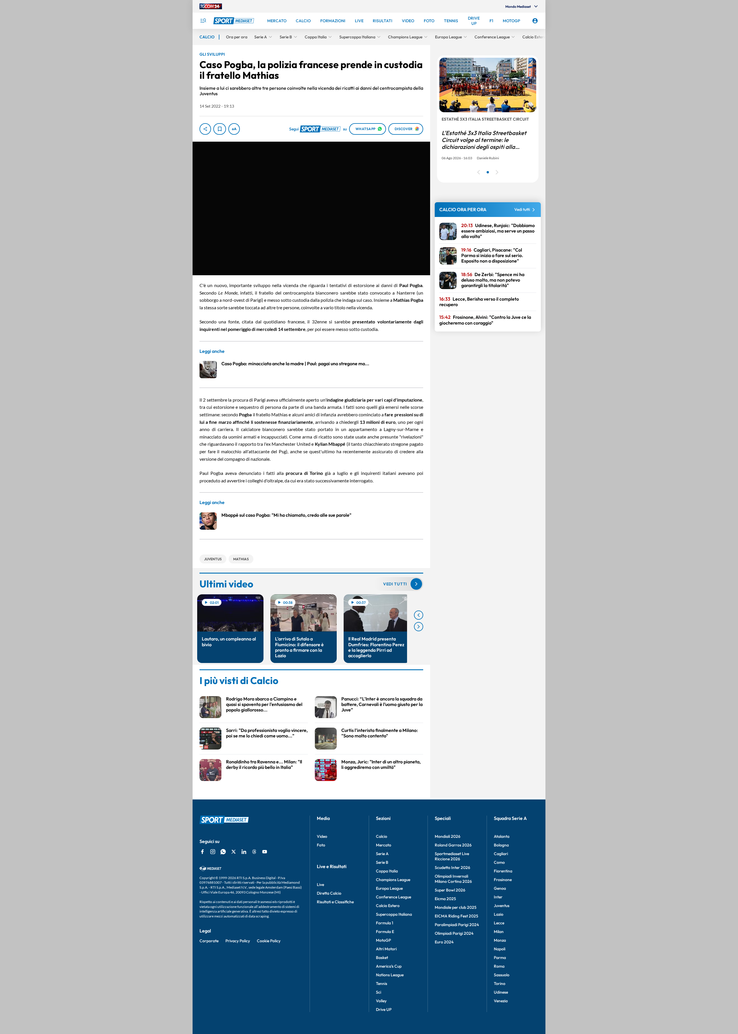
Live (320, 884)
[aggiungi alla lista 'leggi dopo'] (219, 129)
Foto (321, 845)
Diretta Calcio (329, 893)
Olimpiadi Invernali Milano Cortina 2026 (453, 879)
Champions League (393, 879)
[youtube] (265, 852)
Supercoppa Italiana (394, 914)
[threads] (254, 852)
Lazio (498, 914)
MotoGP (383, 940)
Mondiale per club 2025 (456, 907)
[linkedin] (244, 852)
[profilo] (535, 20)
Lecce (499, 923)
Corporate (209, 940)
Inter (498, 897)
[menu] (203, 20)
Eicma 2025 (445, 898)
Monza (500, 940)
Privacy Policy (237, 940)
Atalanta (501, 836)
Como (499, 862)
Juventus (501, 905)
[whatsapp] (223, 852)
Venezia (501, 1000)
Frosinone (503, 879)
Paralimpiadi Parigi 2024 (457, 924)
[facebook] (202, 852)
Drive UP (383, 1009)
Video (322, 836)
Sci (378, 992)
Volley (381, 1000)
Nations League (390, 974)
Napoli (499, 948)
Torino (499, 983)
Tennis (381, 983)
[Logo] (234, 20)
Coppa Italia (387, 871)
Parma (500, 957)
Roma (499, 966)
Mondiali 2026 (447, 836)
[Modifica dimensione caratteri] (234, 129)
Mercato (383, 845)
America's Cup (389, 966)
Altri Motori (386, 948)
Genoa (500, 888)
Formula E (385, 931)
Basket (382, 957)
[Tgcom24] (210, 6)
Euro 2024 (444, 942)
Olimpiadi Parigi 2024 (454, 933)
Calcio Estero (388, 905)
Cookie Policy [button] (268, 940)
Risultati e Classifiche (335, 901)
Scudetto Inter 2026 (452, 867)
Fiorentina (503, 871)
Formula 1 (384, 923)
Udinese (501, 992)
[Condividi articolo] (205, 129)
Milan (499, 931)
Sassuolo (501, 974)
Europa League (389, 888)
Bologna (501, 845)
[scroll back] (418, 615)
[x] (233, 852)
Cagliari (501, 853)
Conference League (393, 897)
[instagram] (213, 852)
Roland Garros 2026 (453, 845)
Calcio (381, 836)
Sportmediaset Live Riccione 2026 (452, 856)
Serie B (382, 862)
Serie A (382, 853)
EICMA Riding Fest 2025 (456, 916)
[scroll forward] (418, 626)
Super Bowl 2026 (450, 890)
